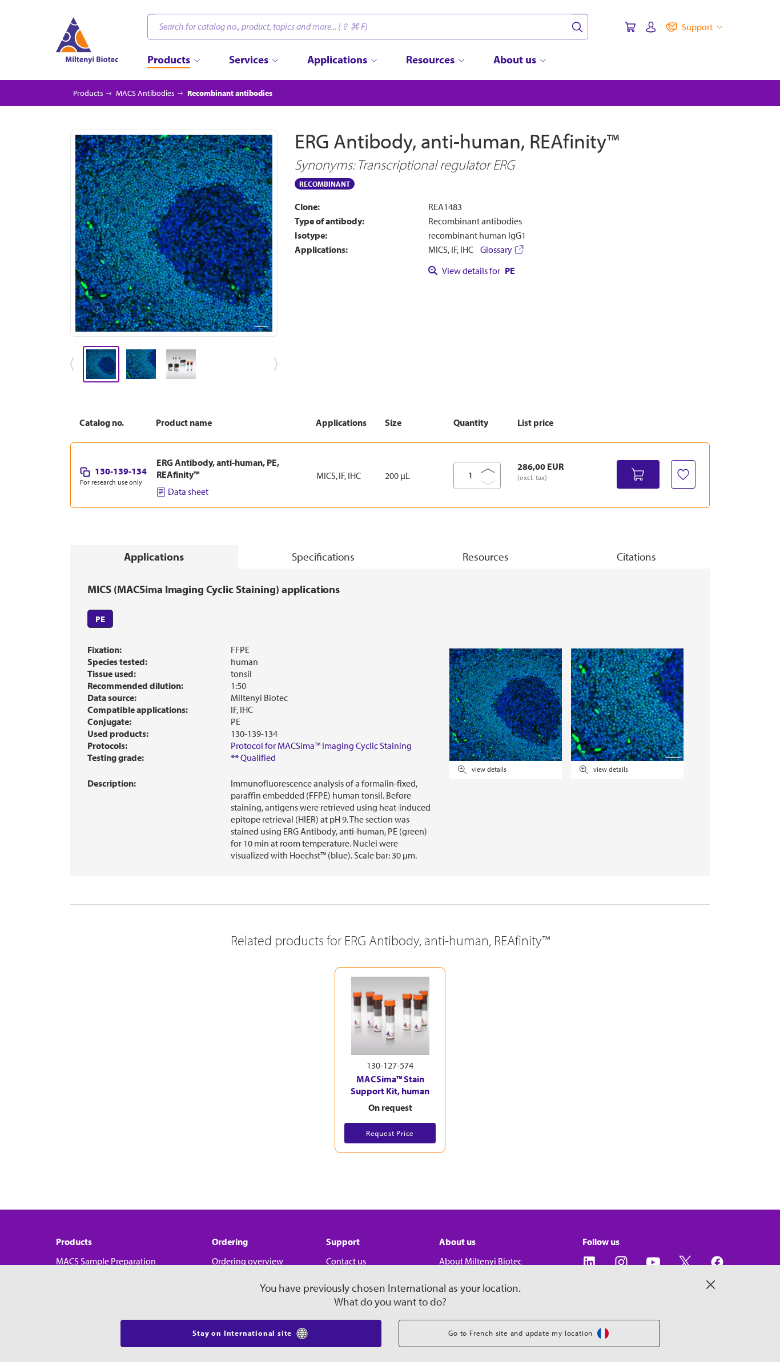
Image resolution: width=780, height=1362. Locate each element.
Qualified (253, 757)
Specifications (323, 556)
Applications (154, 556)
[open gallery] (174, 233)
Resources (486, 556)
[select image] (101, 364)
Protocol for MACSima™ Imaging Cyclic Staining (321, 745)
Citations (636, 556)
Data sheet (188, 491)
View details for (478, 270)
